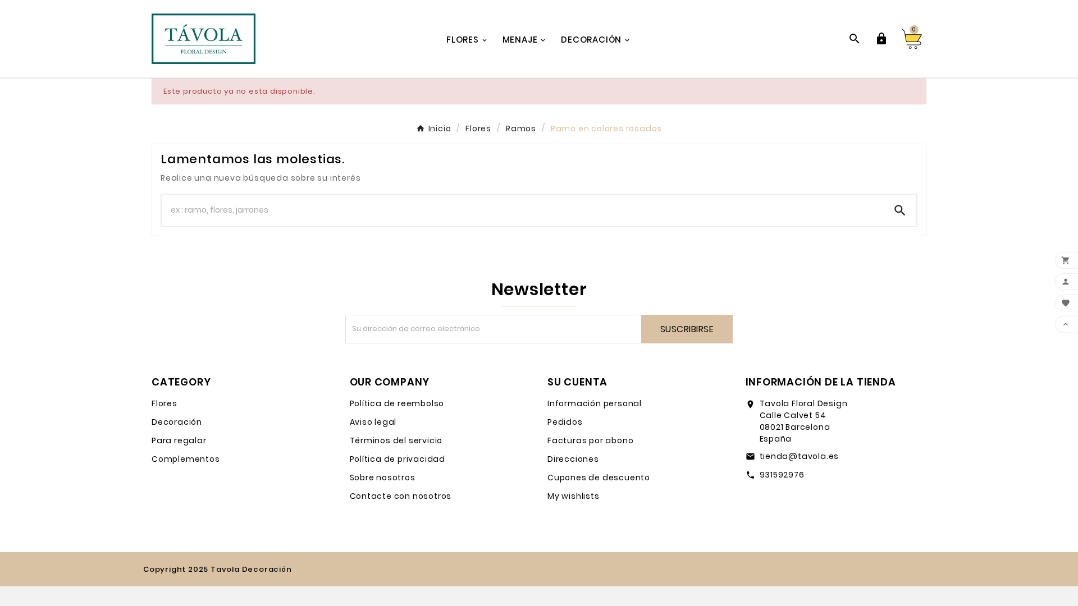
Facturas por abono (590, 440)
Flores (164, 403)
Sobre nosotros (382, 477)
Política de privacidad (398, 459)
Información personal (594, 403)
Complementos (186, 459)
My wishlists (573, 496)
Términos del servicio (396, 440)
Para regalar (179, 440)
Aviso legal (373, 422)
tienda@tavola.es (799, 456)
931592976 (782, 474)
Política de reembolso (397, 403)
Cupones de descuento (598, 477)
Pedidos (565, 422)
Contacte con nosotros (401, 496)
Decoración (177, 422)
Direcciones (573, 459)
